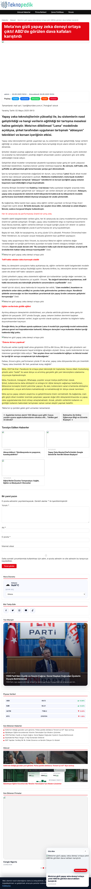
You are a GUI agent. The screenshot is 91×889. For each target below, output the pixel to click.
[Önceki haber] (79, 627)
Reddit (45, 99)
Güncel (13, 20)
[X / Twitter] (12, 610)
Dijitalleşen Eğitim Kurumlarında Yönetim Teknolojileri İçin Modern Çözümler (33, 732)
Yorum (5, 505)
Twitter (15, 99)
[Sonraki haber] (84, 627)
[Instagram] (19, 610)
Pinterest (54, 99)
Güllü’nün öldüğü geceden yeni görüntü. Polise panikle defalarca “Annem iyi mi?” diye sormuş (39, 730)
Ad (4, 527)
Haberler (5, 20)
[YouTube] (26, 610)
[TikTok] (32, 610)
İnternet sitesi (8, 546)
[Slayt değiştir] (41, 868)
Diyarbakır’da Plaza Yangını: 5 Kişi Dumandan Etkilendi (24, 738)
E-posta (6, 537)
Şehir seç (10, 589)
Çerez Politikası (57, 12)
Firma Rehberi (40, 12)
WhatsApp (35, 99)
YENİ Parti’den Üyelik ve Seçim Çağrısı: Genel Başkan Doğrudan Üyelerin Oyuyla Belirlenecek (39, 735)
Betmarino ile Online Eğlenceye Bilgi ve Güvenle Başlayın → (75, 417)
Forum (71, 12)
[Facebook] (6, 610)
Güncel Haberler (23, 12)
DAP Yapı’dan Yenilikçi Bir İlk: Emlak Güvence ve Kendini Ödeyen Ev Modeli (32, 740)
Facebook (25, 99)
